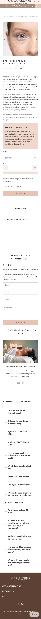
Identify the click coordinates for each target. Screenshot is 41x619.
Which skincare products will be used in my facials (19, 494)
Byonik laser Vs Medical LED (19, 433)
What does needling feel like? (19, 467)
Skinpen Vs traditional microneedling (18, 422)
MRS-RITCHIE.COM (16, 611)
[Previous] (5, 39)
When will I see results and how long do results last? (19, 563)
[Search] (32, 6)
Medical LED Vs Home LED (18, 443)
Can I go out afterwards (19, 484)
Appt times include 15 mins (18, 511)
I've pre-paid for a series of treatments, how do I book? (19, 549)
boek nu (20, 383)
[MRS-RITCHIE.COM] (20, 6)
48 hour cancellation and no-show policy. (19, 537)
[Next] (36, 39)
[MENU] (1, 6)
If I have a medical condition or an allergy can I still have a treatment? (18, 524)
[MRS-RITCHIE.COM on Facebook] (18, 604)
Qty (4, 163)
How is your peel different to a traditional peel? (19, 455)
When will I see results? (19, 476)
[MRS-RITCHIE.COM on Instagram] (22, 604)
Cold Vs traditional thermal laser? (16, 411)
